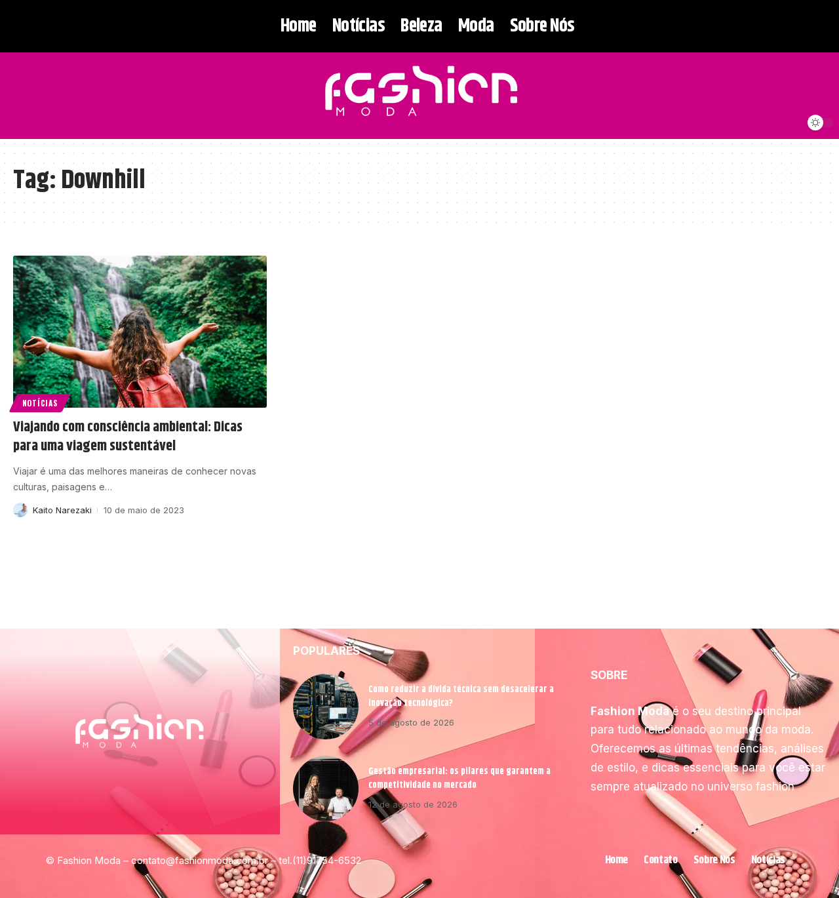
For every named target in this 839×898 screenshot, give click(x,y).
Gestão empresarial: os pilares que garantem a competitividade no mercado (459, 778)
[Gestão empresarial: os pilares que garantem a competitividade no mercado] (326, 788)
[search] (22, 96)
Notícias (40, 402)
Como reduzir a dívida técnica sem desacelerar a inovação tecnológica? (461, 696)
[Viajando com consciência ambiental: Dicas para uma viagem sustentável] (140, 332)
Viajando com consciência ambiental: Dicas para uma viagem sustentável (128, 437)
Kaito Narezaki (62, 510)
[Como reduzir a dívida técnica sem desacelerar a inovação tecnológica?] (326, 706)
